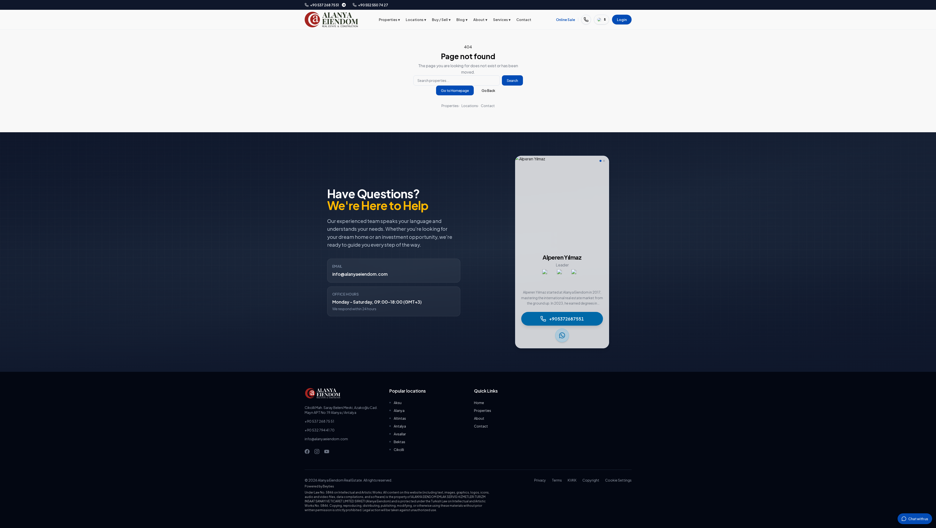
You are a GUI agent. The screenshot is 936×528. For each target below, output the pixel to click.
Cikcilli (399, 449)
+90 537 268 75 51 (319, 421)
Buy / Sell (441, 19)
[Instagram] (316, 451)
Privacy (540, 480)
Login (622, 19)
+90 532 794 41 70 (320, 430)
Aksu (398, 402)
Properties (389, 19)
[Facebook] (307, 451)
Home (479, 402)
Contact (523, 19)
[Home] (331, 19)
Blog (461, 19)
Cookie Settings (618, 480)
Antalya (400, 426)
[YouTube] (326, 451)
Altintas (400, 418)
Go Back (488, 90)
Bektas (399, 442)
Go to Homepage (455, 90)
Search (512, 80)
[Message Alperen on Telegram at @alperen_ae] (344, 5)
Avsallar (400, 434)
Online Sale (565, 19)
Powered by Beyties (319, 486)
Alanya (399, 410)
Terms (557, 480)
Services (501, 19)
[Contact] (586, 19)
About (480, 19)
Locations (416, 19)
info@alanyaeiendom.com (360, 274)
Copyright (590, 480)
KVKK (572, 480)
